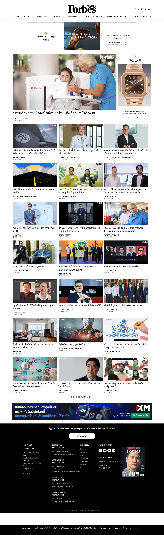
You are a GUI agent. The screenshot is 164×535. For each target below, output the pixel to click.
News (73, 196)
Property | (18, 271)
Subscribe (82, 436)
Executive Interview (121, 157)
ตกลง (139, 530)
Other (68, 235)
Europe (115, 235)
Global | (26, 196)
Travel (22, 351)
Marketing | (64, 196)
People (74, 157)
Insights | (63, 348)
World (33, 196)
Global (22, 157)
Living (28, 119)
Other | (62, 274)
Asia (114, 196)
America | (17, 196)
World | (107, 196)
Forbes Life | (18, 119)
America (116, 351)
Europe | (16, 390)
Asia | (106, 271)
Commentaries (75, 348)
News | (16, 157)
